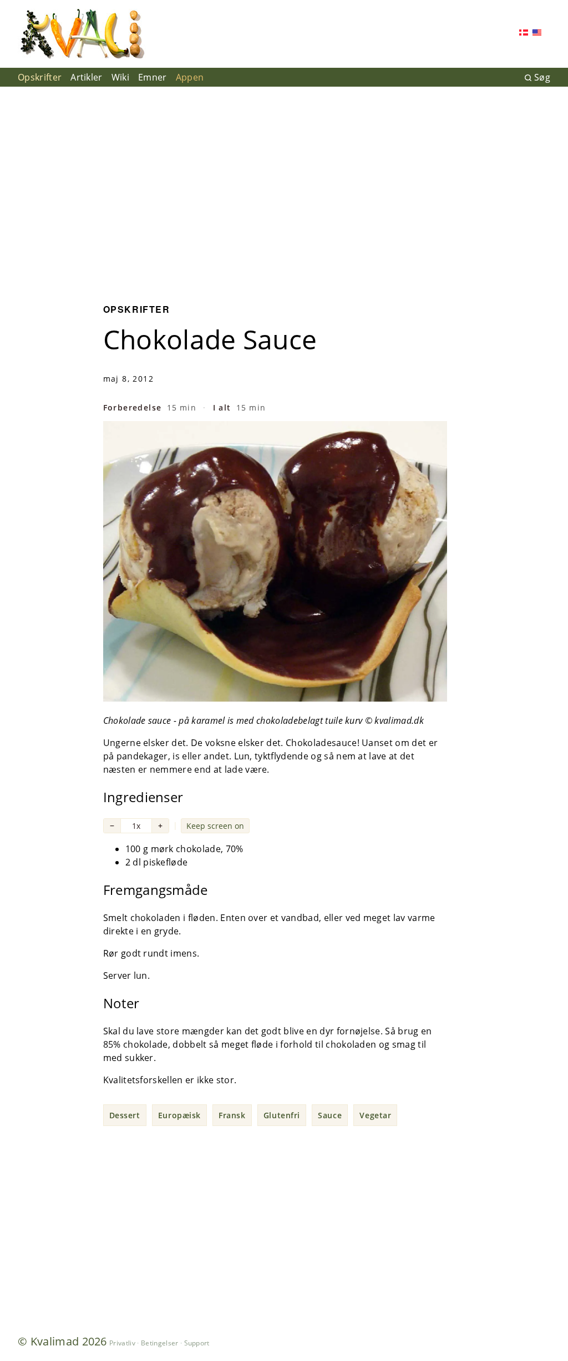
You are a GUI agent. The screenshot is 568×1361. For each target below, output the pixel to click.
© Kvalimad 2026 (62, 1341)
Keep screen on (215, 825)
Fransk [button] (232, 1115)
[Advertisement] (284, 186)
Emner (152, 77)
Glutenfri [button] (281, 1115)
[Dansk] (523, 33)
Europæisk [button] (179, 1115)
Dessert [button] (124, 1115)
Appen (190, 77)
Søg (542, 77)
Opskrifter (40, 77)
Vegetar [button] (375, 1115)
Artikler (86, 77)
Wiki (120, 77)
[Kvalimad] (82, 34)
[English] (536, 33)
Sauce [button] (330, 1115)
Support (197, 1343)
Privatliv (122, 1343)
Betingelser (160, 1343)
